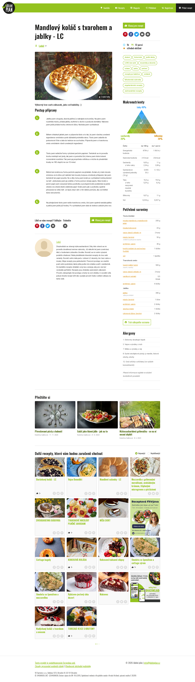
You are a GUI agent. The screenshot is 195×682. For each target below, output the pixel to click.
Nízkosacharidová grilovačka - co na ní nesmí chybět (138, 432)
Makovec (104, 594)
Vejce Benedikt (75, 479)
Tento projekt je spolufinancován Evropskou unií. (55, 662)
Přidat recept (185, 7)
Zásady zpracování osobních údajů (49, 666)
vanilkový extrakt (129, 276)
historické (138, 57)
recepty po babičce (132, 74)
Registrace (167, 7)
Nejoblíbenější (155, 453)
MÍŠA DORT (105, 520)
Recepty (120, 7)
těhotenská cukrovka (133, 80)
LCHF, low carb (130, 63)
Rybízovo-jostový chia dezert (78, 595)
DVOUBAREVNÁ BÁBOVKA (48, 520)
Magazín (135, 7)
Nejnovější (141, 453)
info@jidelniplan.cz (152, 662)
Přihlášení (150, 7)
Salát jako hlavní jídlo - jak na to (92, 431)
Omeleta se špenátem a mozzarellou (47, 595)
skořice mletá (128, 309)
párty (136, 69)
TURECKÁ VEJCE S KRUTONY (81, 628)
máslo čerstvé (128, 237)
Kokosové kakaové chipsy (112, 559)
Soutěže (105, 7)
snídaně (147, 74)
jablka (125, 293)
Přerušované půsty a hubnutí (48, 431)
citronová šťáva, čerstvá (132, 313)
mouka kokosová (129, 228)
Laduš (41, 45)
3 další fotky (104, 96)
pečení (144, 69)
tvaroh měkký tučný (130, 265)
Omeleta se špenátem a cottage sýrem (143, 561)
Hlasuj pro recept (101, 220)
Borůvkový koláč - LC (46, 479)
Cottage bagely (43, 559)
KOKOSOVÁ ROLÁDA (77, 559)
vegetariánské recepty (133, 85)
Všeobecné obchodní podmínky (78, 666)
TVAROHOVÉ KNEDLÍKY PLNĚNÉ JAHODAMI (78, 521)
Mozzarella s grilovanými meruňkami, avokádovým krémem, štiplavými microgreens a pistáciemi (144, 484)
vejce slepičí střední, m (132, 233)
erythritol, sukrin (129, 244)
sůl (124, 256)
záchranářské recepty (133, 91)
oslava (127, 69)
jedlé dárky (150, 57)
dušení (127, 57)
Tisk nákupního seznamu (136, 322)
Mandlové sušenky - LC (110, 479)
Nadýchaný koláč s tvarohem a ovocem (49, 630)
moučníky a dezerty (147, 63)
